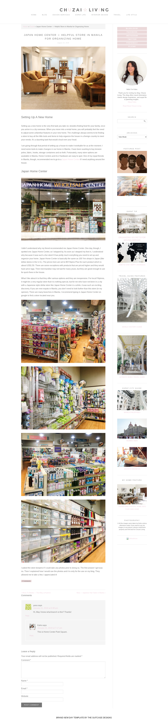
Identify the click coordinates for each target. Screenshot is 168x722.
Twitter (132, 39)
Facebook (132, 32)
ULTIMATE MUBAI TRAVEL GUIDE (132, 377)
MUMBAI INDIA (132, 441)
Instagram (132, 36)
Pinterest (132, 43)
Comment (26, 660)
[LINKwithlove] (132, 538)
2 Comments (26, 581)
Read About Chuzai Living (132, 106)
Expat (32, 26)
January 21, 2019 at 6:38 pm (45, 608)
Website (24, 696)
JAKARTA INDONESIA (132, 469)
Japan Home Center (70, 159)
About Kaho (132, 102)
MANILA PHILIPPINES (132, 412)
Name (24, 681)
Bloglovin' (132, 28)
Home (25, 26)
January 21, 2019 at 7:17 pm (49, 628)
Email (24, 688)
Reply (27, 616)
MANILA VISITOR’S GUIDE (132, 327)
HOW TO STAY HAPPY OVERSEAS (132, 265)
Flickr (132, 46)
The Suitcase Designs (100, 718)
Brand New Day (64, 718)
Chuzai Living (84, 9)
